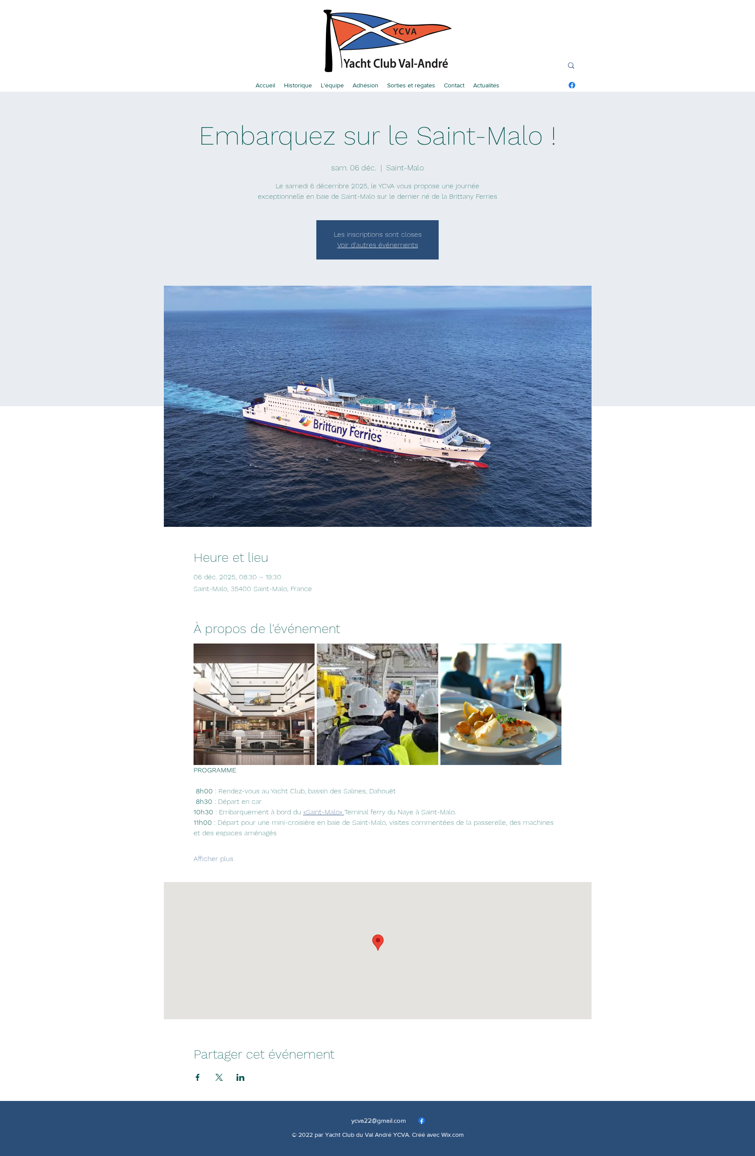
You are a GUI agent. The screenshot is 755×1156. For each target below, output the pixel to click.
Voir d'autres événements (377, 245)
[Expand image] (254, 704)
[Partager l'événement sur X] (219, 1077)
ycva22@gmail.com (378, 1120)
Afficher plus (213, 859)
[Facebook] (572, 85)
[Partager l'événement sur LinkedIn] (240, 1077)
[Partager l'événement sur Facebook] (198, 1077)
